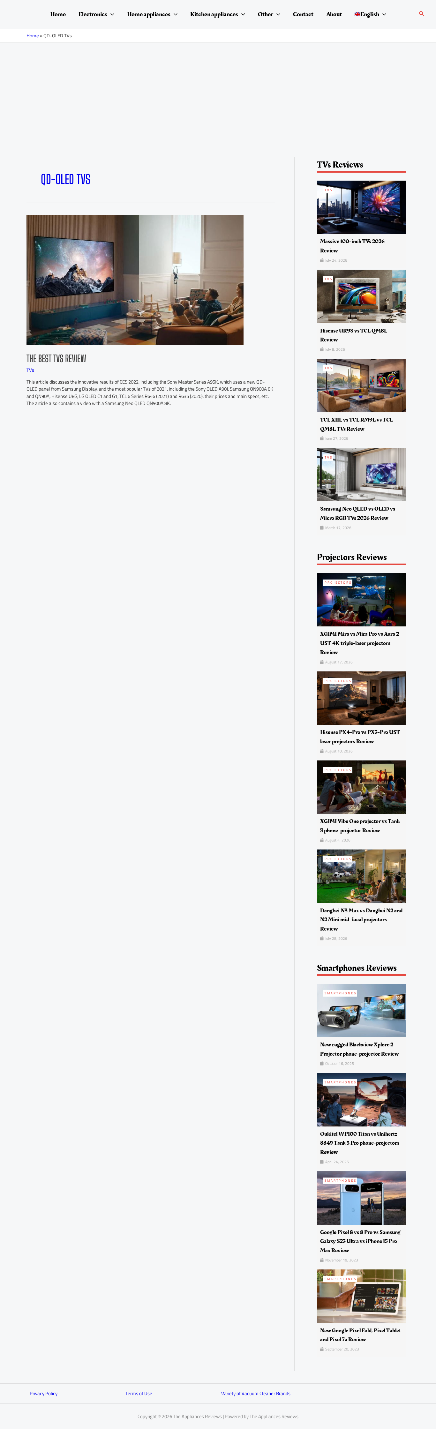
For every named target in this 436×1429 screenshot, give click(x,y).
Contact (303, 14)
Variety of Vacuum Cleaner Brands (255, 1393)
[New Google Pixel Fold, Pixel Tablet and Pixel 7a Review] (361, 1295)
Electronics (93, 14)
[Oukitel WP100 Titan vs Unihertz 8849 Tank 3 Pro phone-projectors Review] (361, 1099)
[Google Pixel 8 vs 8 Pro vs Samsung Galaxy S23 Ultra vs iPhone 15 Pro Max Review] (361, 1197)
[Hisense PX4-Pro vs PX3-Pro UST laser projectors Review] (361, 697)
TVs (30, 370)
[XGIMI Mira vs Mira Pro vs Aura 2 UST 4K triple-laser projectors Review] (361, 599)
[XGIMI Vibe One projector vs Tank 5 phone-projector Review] (361, 786)
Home (58, 14)
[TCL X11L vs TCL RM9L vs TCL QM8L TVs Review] (361, 385)
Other (265, 14)
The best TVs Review (56, 358)
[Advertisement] (218, 90)
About (334, 14)
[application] (110, 14)
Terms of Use (138, 1393)
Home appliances (148, 14)
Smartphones (341, 993)
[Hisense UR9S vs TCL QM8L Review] (361, 296)
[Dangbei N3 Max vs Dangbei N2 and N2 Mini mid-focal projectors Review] (361, 875)
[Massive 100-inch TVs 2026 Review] (361, 206)
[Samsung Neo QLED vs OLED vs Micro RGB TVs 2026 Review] (361, 474)
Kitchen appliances (214, 14)
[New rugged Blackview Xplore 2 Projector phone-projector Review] (361, 1010)
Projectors (338, 583)
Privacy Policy (43, 1393)
